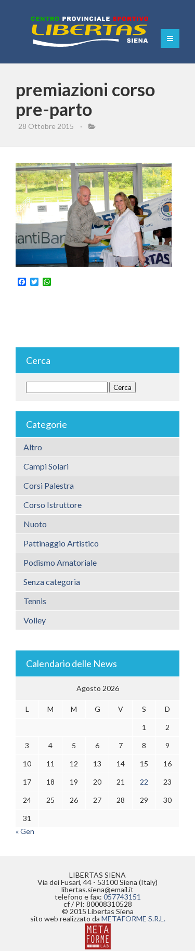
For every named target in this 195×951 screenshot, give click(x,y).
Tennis (34, 601)
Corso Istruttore (52, 505)
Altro (32, 447)
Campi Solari (46, 466)
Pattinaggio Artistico (61, 543)
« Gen (25, 831)
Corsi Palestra (48, 485)
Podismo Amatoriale (60, 562)
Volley (34, 620)
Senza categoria (51, 582)
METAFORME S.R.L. (133, 918)
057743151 (122, 896)
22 (144, 781)
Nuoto (35, 524)
